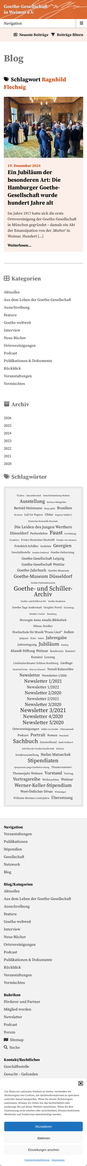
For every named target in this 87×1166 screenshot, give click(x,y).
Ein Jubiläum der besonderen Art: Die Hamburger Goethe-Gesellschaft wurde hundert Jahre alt (34, 188)
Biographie (49, 508)
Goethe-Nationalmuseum (43, 582)
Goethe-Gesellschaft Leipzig (43, 558)
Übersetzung (62, 798)
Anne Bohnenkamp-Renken (56, 495)
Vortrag (68, 773)
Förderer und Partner (22, 1001)
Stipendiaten (43, 761)
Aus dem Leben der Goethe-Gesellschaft (37, 299)
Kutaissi (36, 657)
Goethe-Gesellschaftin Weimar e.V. (26, 9)
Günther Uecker (37, 614)
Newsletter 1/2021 (43, 681)
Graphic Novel (53, 607)
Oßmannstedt (66, 729)
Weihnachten (50, 779)
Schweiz (60, 748)
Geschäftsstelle (21, 552)
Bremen (18, 514)
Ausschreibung (17, 307)
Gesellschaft (14, 856)
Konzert (70, 651)
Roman (52, 735)
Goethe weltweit (17, 322)
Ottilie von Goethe (49, 729)
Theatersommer (61, 767)
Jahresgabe (56, 638)
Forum (9, 1032)
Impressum (58, 1160)
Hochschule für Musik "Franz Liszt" (37, 632)
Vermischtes (14, 383)
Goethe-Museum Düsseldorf (43, 576)
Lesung (49, 657)
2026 (7, 418)
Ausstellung (32, 501)
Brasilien (64, 508)
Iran (33, 638)
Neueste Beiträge (33, 34)
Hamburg (52, 614)
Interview (12, 330)
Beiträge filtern (70, 34)
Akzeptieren (43, 1126)
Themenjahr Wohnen (28, 773)
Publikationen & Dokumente (28, 360)
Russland (63, 735)
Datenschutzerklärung (37, 1160)
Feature (10, 315)
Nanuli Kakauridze (60, 669)
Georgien (62, 546)
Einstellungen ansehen (43, 1150)
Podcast (10, 353)
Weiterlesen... (19, 245)
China (49, 515)
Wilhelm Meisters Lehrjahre (31, 798)
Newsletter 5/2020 (43, 722)
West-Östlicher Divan (36, 791)
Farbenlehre (39, 533)
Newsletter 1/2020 (54, 676)
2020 (7, 463)
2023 (7, 440)
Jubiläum (49, 644)
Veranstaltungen (18, 376)
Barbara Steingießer (56, 502)
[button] (81, 1083)
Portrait (37, 735)
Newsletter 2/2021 (43, 698)
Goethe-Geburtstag (62, 552)
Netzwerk (12, 864)
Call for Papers (33, 514)
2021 (7, 456)
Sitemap (17, 1039)
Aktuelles (12, 292)
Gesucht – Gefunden (21, 1074)
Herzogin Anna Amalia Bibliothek (43, 620)
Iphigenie (24, 638)
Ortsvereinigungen (20, 345)
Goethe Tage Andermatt (27, 607)
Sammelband (48, 742)
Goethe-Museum (58, 570)
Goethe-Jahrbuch (31, 570)
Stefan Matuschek (56, 754)
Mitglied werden (17, 1009)
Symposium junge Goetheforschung (31, 767)
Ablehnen (43, 1138)
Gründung (69, 607)
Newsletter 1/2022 (43, 687)
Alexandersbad (33, 495)
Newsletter (29, 675)
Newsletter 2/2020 (43, 693)
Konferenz (56, 651)
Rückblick (12, 368)
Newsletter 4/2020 (43, 717)
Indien (69, 632)
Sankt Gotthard (65, 742)
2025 (7, 425)
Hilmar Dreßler (43, 626)
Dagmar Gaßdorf (63, 514)
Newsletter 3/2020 (43, 704)
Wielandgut (60, 791)
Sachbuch (25, 741)
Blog (7, 872)
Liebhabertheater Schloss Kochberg (35, 663)
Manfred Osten (20, 669)
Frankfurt (14, 540)
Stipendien (13, 849)
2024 (7, 433)
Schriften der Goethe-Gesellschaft (38, 748)
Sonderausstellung (27, 755)
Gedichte (45, 546)
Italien (41, 638)
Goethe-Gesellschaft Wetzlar (43, 564)
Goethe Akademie (56, 601)
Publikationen (16, 841)
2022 (7, 448)
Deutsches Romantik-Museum (43, 521)
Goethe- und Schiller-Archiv (43, 591)
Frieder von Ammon (66, 540)
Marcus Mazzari (37, 669)
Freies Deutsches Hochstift (37, 540)
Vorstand (53, 773)
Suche (15, 1047)
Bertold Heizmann (28, 508)
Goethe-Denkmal (40, 552)
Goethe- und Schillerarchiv (33, 601)
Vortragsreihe (26, 779)
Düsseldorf (19, 533)
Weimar (67, 779)
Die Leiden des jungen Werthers (43, 527)
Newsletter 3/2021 (43, 710)
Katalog (64, 644)
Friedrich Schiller (26, 546)
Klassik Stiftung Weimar (29, 651)
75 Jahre (20, 495)
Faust (56, 533)
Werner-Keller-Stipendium (43, 785)
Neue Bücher (15, 338)
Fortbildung (70, 533)
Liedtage (66, 663)
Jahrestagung (27, 645)
